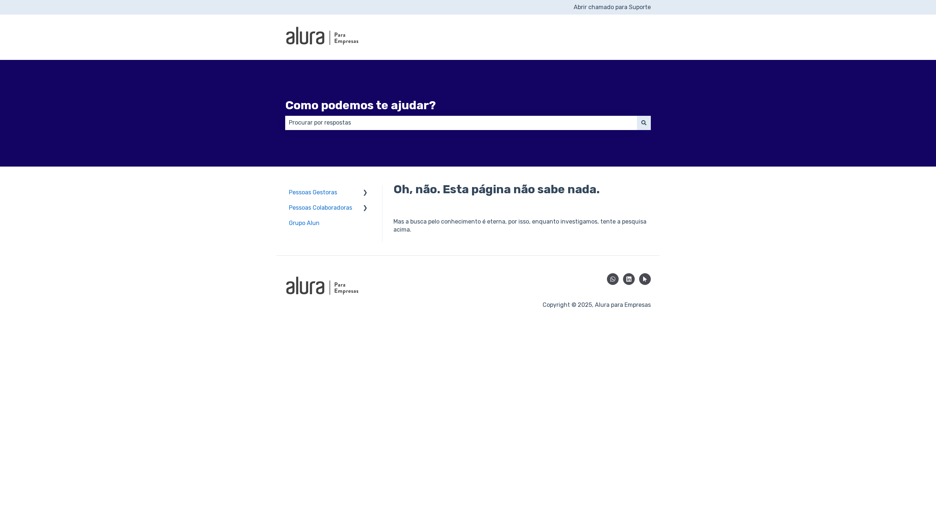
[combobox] (461, 123)
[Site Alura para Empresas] (645, 279)
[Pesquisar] (644, 123)
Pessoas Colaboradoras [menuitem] (320, 207)
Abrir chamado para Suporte (612, 7)
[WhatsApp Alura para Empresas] (613, 279)
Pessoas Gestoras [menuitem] (313, 192)
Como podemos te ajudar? (360, 105)
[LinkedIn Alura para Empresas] (629, 279)
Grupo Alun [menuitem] (304, 223)
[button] (365, 193)
